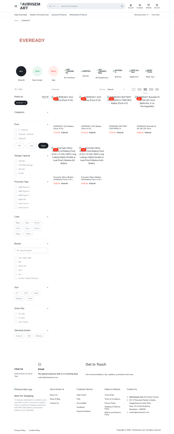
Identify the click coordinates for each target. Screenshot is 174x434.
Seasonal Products (59, 15)
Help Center (81, 395)
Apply (43, 146)
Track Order (155, 15)
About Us (53, 395)
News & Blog (55, 399)
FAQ (78, 399)
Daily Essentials (20, 15)
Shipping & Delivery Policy (112, 408)
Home (16, 20)
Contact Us (54, 403)
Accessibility (81, 403)
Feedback (81, 407)
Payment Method (83, 411)
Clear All (45, 97)
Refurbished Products (78, 15)
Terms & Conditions (112, 399)
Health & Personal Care (39, 15)
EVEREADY (19, 103)
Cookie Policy (34, 430)
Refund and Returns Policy (113, 413)
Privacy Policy (110, 403)
